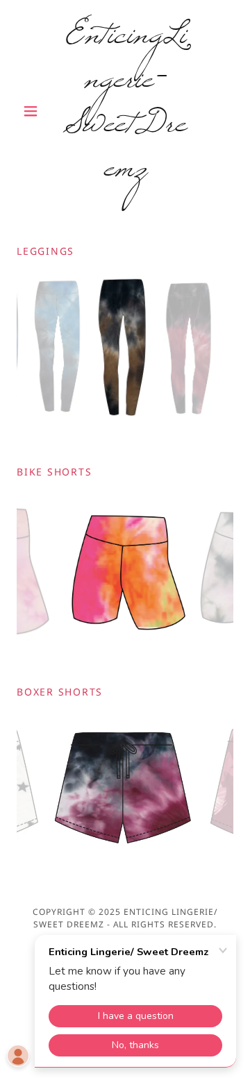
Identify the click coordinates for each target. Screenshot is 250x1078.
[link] (125, 111)
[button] (33, 111)
